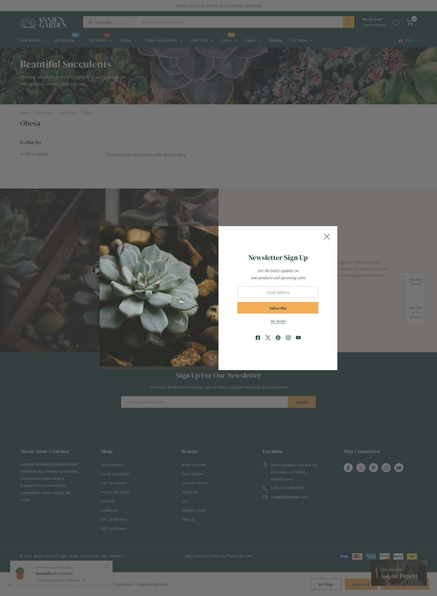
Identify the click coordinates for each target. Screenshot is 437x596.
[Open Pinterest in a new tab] (278, 338)
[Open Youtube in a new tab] (298, 338)
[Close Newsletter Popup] (327, 237)
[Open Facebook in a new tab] (257, 338)
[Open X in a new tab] (268, 338)
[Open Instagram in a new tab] (288, 338)
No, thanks (278, 321)
